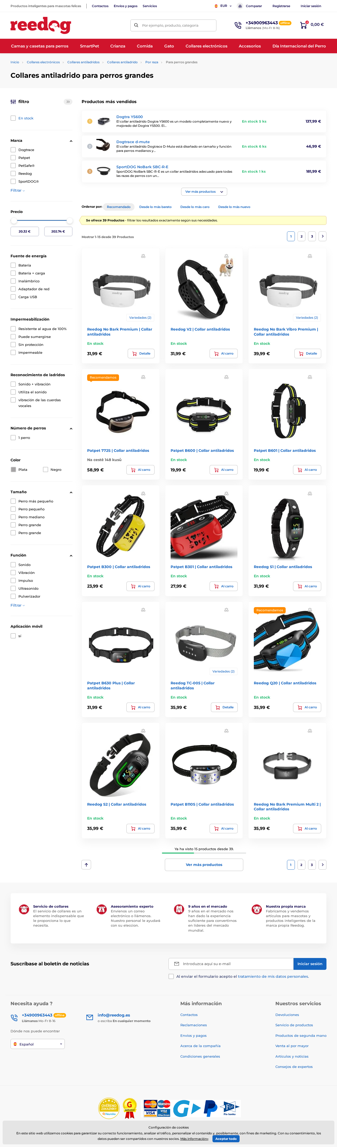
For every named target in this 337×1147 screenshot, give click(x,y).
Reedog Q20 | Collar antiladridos (285, 683)
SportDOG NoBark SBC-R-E (142, 166)
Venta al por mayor (292, 1046)
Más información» (194, 1139)
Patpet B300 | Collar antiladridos (118, 566)
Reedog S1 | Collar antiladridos (283, 566)
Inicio (15, 62)
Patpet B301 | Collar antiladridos (201, 566)
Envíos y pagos (125, 6)
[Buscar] (136, 25)
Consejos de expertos (294, 1066)
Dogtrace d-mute (133, 141)
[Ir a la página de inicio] (41, 25)
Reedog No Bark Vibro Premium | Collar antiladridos (286, 331)
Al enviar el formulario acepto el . (242, 976)
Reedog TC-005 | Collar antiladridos (193, 685)
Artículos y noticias (292, 1056)
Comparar (254, 6)
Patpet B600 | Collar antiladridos (202, 450)
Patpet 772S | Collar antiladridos (118, 450)
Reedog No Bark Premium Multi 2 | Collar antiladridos (287, 806)
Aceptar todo (226, 1139)
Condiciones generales (200, 1056)
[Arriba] (86, 864)
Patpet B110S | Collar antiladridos (202, 804)
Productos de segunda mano (300, 1035)
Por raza (151, 62)
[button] (204, 191)
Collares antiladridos (83, 62)
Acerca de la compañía (200, 1046)
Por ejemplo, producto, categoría (170, 25)
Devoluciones (287, 1015)
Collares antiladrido (122, 62)
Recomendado (119, 207)
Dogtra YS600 (129, 116)
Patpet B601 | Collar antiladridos (285, 450)
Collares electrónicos (43, 62)
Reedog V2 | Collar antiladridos (200, 329)
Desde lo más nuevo (234, 207)
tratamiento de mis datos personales (273, 976)
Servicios (150, 6)
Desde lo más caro (195, 207)
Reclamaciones (193, 1025)
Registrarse (281, 6)
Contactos (100, 6)
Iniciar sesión (311, 6)
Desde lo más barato (155, 207)
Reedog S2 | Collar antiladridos (116, 804)
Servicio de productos (294, 1025)
